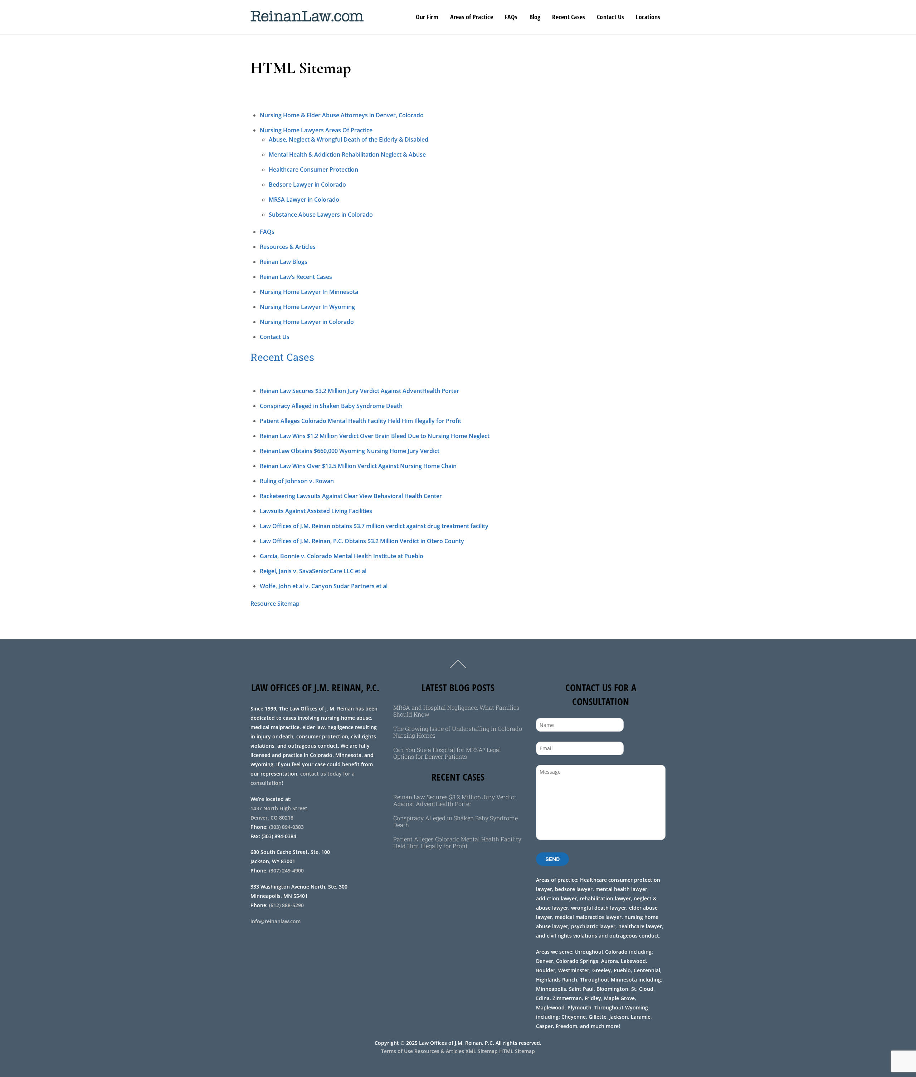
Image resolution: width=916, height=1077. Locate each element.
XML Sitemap (482, 1051)
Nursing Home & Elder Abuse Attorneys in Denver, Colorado (342, 115)
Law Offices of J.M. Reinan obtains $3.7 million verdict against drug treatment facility (374, 526)
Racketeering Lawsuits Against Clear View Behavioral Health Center (351, 496)
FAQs (511, 17)
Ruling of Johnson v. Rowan (297, 481)
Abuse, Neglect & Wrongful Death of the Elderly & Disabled (348, 139)
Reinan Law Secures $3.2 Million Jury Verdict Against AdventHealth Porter (359, 391)
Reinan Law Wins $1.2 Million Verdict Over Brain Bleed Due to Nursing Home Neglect (374, 436)
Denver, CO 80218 (271, 817)
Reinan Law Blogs (283, 262)
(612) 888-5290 (286, 905)
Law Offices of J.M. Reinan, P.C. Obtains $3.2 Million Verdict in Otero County (362, 541)
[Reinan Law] (307, 18)
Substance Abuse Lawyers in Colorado (321, 214)
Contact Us (610, 17)
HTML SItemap (517, 1051)
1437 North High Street (279, 808)
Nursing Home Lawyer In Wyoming (307, 307)
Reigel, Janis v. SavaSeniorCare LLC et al (313, 571)
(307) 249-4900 (286, 870)
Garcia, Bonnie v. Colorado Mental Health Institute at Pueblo (341, 556)
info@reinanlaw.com (275, 921)
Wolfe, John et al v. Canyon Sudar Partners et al (324, 586)
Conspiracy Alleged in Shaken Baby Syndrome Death (331, 406)
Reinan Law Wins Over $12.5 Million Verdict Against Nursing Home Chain (358, 466)
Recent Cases (568, 17)
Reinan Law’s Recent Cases (296, 277)
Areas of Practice (471, 17)
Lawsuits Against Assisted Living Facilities (316, 511)
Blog (535, 17)
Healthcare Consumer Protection (313, 169)
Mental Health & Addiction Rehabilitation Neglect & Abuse (347, 154)
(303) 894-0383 (286, 826)
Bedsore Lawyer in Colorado (307, 184)
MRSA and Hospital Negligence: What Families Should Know (456, 711)
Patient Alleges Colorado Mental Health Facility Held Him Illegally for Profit (360, 421)
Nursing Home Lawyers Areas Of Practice (316, 130)
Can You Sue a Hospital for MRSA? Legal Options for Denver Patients (447, 753)
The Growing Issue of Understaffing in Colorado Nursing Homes (457, 732)
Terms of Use (397, 1051)
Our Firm (427, 17)
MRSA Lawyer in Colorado (304, 199)
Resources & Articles (288, 247)
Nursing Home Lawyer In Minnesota (309, 292)
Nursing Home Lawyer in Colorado (307, 322)
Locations (648, 17)
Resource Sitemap (274, 604)
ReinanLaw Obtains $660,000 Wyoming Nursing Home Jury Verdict (349, 451)
